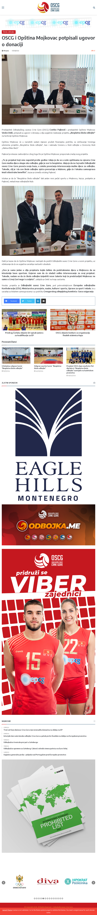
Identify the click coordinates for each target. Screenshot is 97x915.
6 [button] (45, 898)
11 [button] (56, 898)
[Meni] (3, 8)
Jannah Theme (7, 910)
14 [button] (62, 898)
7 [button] (47, 898)
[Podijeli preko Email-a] (43, 301)
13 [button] (60, 898)
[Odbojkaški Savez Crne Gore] (48, 7)
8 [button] (49, 898)
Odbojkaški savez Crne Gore (63, 907)
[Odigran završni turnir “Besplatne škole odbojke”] (48, 356)
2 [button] (36, 898)
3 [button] (39, 898)
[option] (19, 881)
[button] (3, 882)
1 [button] (34, 898)
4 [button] (41, 898)
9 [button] (51, 898)
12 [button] (58, 898)
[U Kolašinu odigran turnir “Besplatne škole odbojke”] (16, 356)
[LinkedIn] (38, 301)
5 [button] (43, 898)
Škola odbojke (8, 32)
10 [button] (54, 898)
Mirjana (6, 51)
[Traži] (94, 8)
